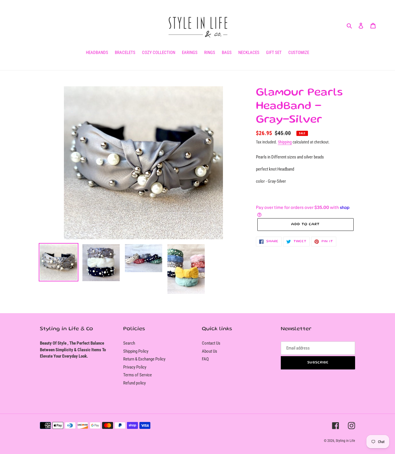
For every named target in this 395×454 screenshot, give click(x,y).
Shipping (285, 142)
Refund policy (134, 383)
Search (129, 343)
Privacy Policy (134, 367)
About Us (209, 351)
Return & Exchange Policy (144, 359)
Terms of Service (137, 375)
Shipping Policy (135, 351)
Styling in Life (345, 441)
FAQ (205, 359)
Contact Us (211, 343)
